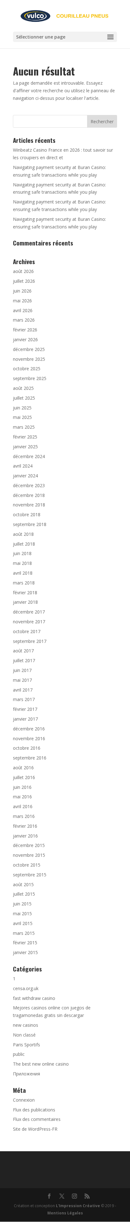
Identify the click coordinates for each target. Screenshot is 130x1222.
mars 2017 (24, 699)
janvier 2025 (25, 447)
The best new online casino (41, 1064)
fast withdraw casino (34, 998)
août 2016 (23, 768)
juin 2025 (22, 408)
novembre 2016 (29, 738)
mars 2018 (24, 583)
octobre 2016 (26, 748)
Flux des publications (34, 1110)
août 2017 (23, 651)
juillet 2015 (24, 894)
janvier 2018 (25, 602)
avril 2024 (22, 466)
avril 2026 (22, 310)
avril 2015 (22, 923)
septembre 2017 (29, 641)
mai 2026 (22, 301)
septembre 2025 (29, 378)
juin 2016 (22, 787)
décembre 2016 (29, 729)
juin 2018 (22, 553)
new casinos (25, 1025)
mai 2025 (22, 417)
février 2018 (25, 593)
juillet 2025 (24, 398)
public (19, 1054)
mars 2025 (24, 427)
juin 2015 (22, 904)
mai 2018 (22, 563)
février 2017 (25, 709)
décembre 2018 (29, 495)
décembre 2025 (29, 349)
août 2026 (23, 271)
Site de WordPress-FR (35, 1129)
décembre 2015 (29, 845)
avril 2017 (22, 690)
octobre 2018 (26, 514)
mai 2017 (22, 680)
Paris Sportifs (26, 1045)
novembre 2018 (29, 505)
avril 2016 (22, 806)
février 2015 (25, 943)
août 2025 (23, 388)
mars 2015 (24, 933)
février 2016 (25, 826)
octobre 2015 (26, 865)
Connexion (24, 1100)
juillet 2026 (24, 281)
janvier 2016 (25, 836)
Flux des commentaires (37, 1119)
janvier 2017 (25, 719)
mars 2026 (24, 320)
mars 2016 (24, 816)
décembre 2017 (29, 612)
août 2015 (23, 884)
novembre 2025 (29, 359)
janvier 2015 (25, 952)
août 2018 (23, 534)
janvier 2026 (25, 339)
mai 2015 (22, 913)
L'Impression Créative (78, 1205)
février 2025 (25, 437)
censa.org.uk (25, 988)
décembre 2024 (29, 456)
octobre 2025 (26, 369)
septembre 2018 (29, 524)
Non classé (24, 1035)
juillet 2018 (24, 544)
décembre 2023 (29, 485)
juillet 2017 (24, 660)
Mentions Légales (65, 1213)
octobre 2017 (26, 631)
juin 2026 (22, 291)
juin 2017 (22, 670)
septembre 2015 (29, 875)
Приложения (26, 1074)
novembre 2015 (29, 855)
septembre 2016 (29, 758)
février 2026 (25, 330)
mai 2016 (22, 797)
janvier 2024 (25, 476)
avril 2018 (22, 573)
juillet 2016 (24, 777)
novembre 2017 (29, 622)
